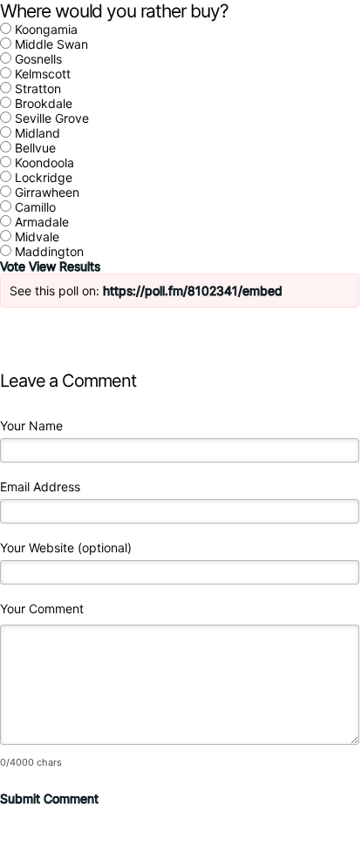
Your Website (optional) (66, 547)
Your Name (31, 425)
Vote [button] (14, 266)
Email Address (40, 486)
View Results (64, 266)
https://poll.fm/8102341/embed (193, 290)
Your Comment (42, 608)
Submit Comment (49, 798)
